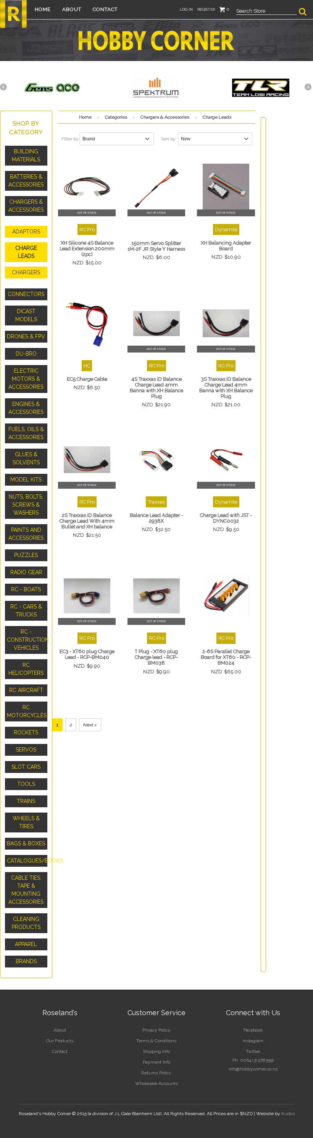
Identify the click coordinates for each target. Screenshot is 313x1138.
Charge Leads (26, 252)
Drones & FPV (26, 336)
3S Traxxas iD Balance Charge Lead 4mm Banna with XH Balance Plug (226, 387)
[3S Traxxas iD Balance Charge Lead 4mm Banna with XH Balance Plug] (226, 324)
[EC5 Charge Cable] (87, 324)
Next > (90, 725)
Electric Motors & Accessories (26, 379)
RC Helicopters (26, 669)
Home (43, 9)
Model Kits (26, 479)
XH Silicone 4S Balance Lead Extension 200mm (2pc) (87, 248)
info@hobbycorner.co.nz (253, 1069)
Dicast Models (26, 315)
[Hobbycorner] (13, 13)
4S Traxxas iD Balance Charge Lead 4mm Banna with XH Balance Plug (156, 387)
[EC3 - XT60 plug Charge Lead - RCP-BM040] (87, 596)
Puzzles (26, 555)
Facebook (253, 1030)
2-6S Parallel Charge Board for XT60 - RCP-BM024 (226, 657)
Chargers (26, 272)
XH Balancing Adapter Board (226, 245)
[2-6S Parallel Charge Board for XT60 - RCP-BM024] (226, 596)
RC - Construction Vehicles (27, 640)
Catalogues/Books (27, 861)
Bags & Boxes (26, 843)
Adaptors (26, 232)
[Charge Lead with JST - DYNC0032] (226, 460)
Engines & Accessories (26, 408)
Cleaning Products (26, 923)
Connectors (26, 294)
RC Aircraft (26, 690)
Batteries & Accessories (26, 181)
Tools (26, 784)
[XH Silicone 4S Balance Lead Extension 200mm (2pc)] (87, 187)
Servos (26, 750)
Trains (26, 801)
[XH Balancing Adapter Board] (226, 187)
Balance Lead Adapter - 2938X (156, 518)
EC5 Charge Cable (87, 379)
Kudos (288, 1113)
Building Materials (26, 155)
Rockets (26, 732)
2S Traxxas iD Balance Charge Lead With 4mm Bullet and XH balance (87, 521)
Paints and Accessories (26, 534)
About (71, 9)
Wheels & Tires (26, 822)
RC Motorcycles (27, 711)
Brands (26, 961)
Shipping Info (156, 1051)
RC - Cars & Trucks (26, 611)
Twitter (253, 1051)
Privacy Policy (156, 1030)
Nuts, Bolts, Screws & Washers (26, 505)
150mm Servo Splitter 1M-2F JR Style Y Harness (156, 246)
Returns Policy (156, 1072)
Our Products (59, 1040)
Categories (116, 117)
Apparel (26, 944)
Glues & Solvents (26, 458)
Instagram (253, 1040)
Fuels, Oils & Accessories (26, 433)
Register (206, 9)
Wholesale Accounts (156, 1083)
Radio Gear (26, 572)
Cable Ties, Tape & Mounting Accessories (26, 890)
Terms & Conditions (156, 1040)
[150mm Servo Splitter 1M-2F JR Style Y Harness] (156, 187)
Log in (186, 9)
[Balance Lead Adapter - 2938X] (156, 460)
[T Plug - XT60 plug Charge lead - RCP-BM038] (156, 596)
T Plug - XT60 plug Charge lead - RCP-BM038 (156, 657)
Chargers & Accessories (26, 206)
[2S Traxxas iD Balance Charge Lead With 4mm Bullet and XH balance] (87, 460)
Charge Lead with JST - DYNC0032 (226, 518)
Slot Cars (25, 767)
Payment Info (156, 1062)
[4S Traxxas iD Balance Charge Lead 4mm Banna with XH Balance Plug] (156, 324)
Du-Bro (26, 354)
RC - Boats (26, 589)
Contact (105, 9)
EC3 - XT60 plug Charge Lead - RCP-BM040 (87, 654)
